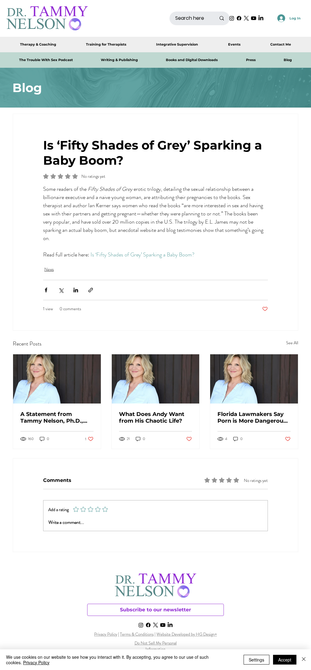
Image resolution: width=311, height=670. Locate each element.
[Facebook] (239, 18)
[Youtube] (254, 18)
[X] (246, 18)
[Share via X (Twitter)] (61, 290)
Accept (284, 660)
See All (292, 343)
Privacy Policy (105, 634)
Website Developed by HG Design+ (186, 634)
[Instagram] (232, 18)
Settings (256, 660)
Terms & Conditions (137, 634)
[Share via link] (91, 290)
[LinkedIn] (261, 18)
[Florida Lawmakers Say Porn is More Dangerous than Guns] (254, 379)
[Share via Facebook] (46, 290)
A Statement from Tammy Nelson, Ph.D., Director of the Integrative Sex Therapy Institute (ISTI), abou (54, 417)
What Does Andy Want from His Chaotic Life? (151, 417)
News (49, 269)
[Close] (303, 659)
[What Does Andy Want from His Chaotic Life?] (156, 379)
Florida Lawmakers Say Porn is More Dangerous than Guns (251, 417)
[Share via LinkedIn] (76, 290)
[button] (192, 60)
